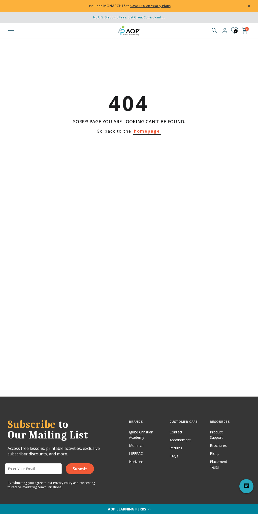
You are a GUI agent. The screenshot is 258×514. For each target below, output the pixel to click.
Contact (176, 432)
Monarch (136, 445)
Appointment (180, 439)
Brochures (218, 445)
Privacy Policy (62, 483)
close (16, 6)
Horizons (136, 461)
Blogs (214, 453)
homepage (147, 131)
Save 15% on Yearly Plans (150, 6)
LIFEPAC (136, 453)
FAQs (174, 456)
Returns (176, 448)
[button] (129, 509)
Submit (80, 469)
